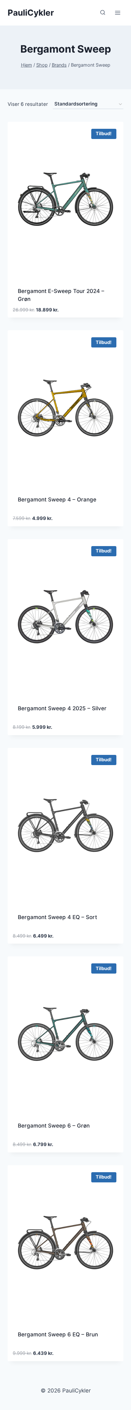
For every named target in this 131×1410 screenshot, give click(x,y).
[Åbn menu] (117, 13)
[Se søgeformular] (102, 12)
